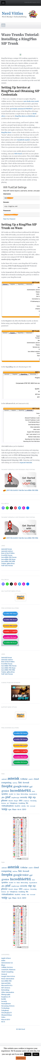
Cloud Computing (7, 972)
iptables (5, 794)
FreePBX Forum (6, 555)
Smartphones (6, 1004)
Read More (21, 1058)
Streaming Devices (7, 1006)
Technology (5, 1008)
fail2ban (15, 783)
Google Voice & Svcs (8, 976)
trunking (22, 803)
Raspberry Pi (5, 997)
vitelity (23, 806)
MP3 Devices (5, 988)
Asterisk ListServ (7, 551)
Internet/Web (6, 983)
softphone (26, 801)
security (23, 797)
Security (4, 1001)
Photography (5, 994)
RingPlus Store (6, 132)
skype (16, 801)
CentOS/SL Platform (8, 970)
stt (8, 803)
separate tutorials (26, 462)
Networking (24, 794)
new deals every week (31, 101)
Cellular (24, 779)
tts (27, 803)
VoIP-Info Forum (7, 565)
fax (20, 782)
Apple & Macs (6, 958)
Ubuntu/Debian (6, 1015)
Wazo (14, 809)
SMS (20, 801)
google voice (20, 786)
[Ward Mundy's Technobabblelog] (20, 14)
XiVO (24, 809)
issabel (11, 794)
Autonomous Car (7, 963)
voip (4, 809)
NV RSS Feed (20, 1029)
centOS (30, 779)
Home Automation (7, 979)
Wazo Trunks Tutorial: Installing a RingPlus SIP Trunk (20, 39)
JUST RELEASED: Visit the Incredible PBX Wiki (22, 490)
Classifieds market (23, 140)
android (4, 779)
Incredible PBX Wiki (8, 561)
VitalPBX (17, 806)
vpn (9, 809)
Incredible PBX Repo (8, 559)
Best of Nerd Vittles (8, 553)
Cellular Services (7, 967)
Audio (3, 960)
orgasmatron (33, 794)
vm (28, 806)
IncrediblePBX (20, 791)
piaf (7, 797)
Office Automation (7, 992)
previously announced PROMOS (21, 109)
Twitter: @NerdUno (8, 563)
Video (3, 1017)
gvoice (5, 790)
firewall (26, 783)
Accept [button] (27, 1054)
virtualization (8, 806)
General (4, 974)
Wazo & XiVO (5, 1019)
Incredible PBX (6, 981)
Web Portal (18, 154)
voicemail (32, 806)
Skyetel (10, 801)
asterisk (13, 779)
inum (33, 791)
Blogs (3, 965)
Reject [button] (36, 1054)
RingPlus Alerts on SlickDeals (25, 116)
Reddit (3, 999)
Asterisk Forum (6, 549)
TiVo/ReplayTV (6, 1013)
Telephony (14, 803)
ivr (15, 794)
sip (30, 797)
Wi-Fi (19, 809)
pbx (3, 797)
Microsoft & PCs (6, 985)
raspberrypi (15, 797)
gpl (30, 787)
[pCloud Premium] (20, 693)
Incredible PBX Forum (9, 557)
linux (18, 794)
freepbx (7, 786)
